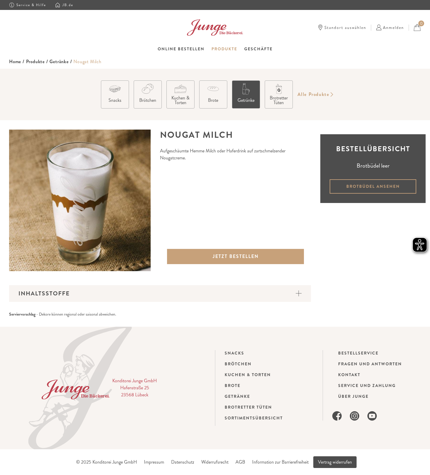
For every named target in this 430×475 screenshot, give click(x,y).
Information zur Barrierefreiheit (280, 462)
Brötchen (238, 364)
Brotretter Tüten (248, 407)
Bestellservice (358, 353)
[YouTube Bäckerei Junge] (372, 415)
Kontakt (349, 375)
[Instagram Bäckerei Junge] (354, 415)
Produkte (35, 61)
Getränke (58, 61)
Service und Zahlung (367, 385)
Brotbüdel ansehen (373, 186)
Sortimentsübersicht (254, 418)
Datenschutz (182, 462)
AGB (240, 462)
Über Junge (353, 396)
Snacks (234, 353)
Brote (232, 385)
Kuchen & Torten (248, 375)
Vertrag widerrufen (335, 462)
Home (15, 61)
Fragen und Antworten (370, 364)
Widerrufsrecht (214, 462)
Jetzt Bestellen (236, 256)
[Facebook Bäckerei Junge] (337, 415)
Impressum (154, 462)
